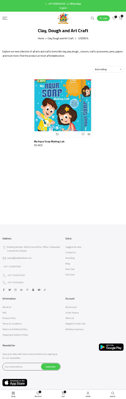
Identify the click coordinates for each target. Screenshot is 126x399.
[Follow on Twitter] (9, 290)
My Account (71, 307)
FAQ (4, 312)
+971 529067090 (12, 266)
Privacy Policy (9, 318)
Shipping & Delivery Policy (15, 335)
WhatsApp (75, 3)
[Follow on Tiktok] (45, 290)
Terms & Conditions (12, 323)
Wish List (69, 318)
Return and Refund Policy (14, 329)
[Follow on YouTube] (39, 290)
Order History (72, 312)
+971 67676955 (15, 283)
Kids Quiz (70, 274)
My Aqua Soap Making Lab (49, 141)
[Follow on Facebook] (3, 290)
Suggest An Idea (73, 247)
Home (41, 38)
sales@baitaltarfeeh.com (19, 258)
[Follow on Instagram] (15, 290)
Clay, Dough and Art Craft (61, 38)
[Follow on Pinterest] (27, 290)
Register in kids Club (75, 323)
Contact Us (70, 252)
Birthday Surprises (74, 329)
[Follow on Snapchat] (33, 290)
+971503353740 (56, 3)
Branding (69, 258)
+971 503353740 (16, 275)
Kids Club (69, 269)
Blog (67, 263)
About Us (6, 307)
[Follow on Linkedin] (21, 290)
